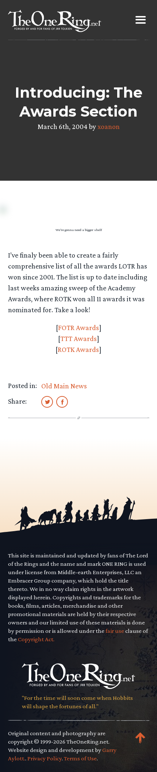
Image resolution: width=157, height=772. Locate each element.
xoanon (108, 126)
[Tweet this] (47, 401)
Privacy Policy (44, 758)
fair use (115, 630)
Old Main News (64, 386)
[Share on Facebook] (62, 401)
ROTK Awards (78, 349)
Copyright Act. (36, 639)
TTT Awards (78, 338)
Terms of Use (80, 758)
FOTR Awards (78, 328)
